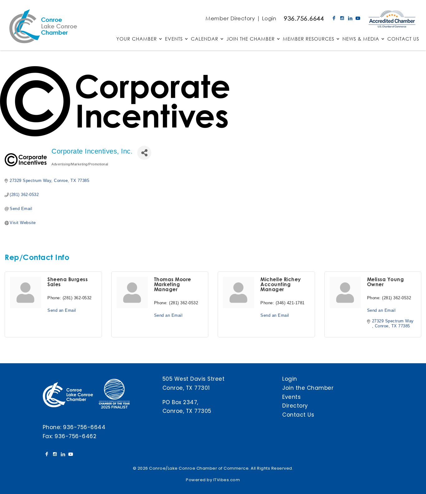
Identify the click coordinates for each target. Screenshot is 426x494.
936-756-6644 (84, 427)
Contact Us (298, 414)
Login (269, 18)
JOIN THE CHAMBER (250, 39)
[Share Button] (144, 153)
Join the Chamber (307, 388)
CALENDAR (204, 39)
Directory (295, 405)
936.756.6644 (304, 18)
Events (291, 397)
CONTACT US (403, 39)
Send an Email (61, 310)
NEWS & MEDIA (360, 39)
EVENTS (174, 39)
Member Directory (230, 18)
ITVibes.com (226, 480)
